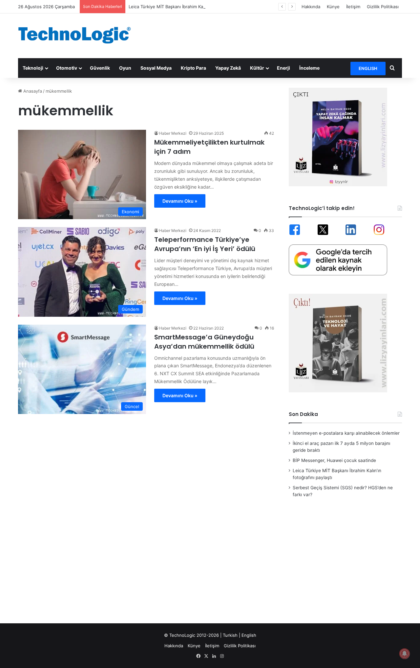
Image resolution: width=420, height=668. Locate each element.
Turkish (230, 635)
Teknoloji (33, 68)
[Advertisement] (275, 35)
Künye (333, 6)
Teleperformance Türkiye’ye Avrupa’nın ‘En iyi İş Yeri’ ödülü (204, 244)
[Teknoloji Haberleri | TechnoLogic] (78, 35)
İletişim (353, 6)
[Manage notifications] (404, 653)
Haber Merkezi (172, 133)
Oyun (125, 68)
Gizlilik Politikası (383, 6)
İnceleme (309, 68)
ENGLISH (368, 68)
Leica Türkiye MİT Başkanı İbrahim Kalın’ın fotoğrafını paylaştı (190, 6)
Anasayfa (32, 91)
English (249, 635)
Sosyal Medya (156, 68)
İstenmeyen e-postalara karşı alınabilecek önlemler (346, 433)
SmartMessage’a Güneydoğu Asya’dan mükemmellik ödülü (204, 342)
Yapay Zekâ (228, 68)
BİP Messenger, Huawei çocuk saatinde (334, 460)
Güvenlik (100, 68)
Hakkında (311, 6)
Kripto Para (193, 68)
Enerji (283, 68)
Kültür (257, 68)
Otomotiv (66, 68)
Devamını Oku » (179, 201)
